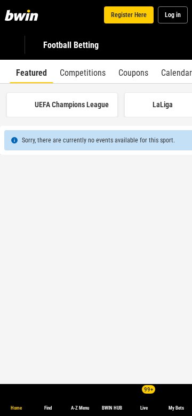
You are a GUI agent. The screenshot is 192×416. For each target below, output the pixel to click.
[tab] (31, 71)
